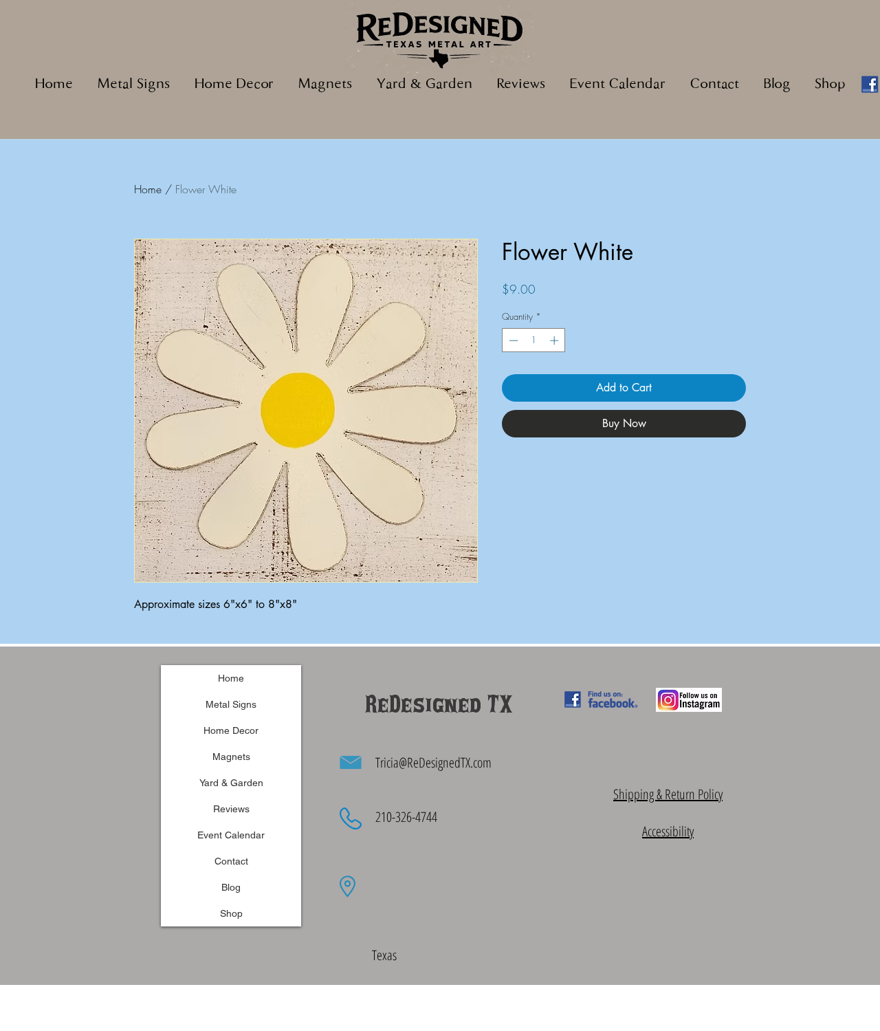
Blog (231, 887)
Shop (231, 913)
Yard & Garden (231, 782)
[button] (325, 85)
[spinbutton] (533, 340)
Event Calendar (231, 834)
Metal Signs (231, 704)
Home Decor (231, 730)
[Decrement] (512, 340)
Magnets (231, 756)
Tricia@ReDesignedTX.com (433, 762)
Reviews (231, 808)
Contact (231, 861)
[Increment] (555, 340)
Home (148, 189)
